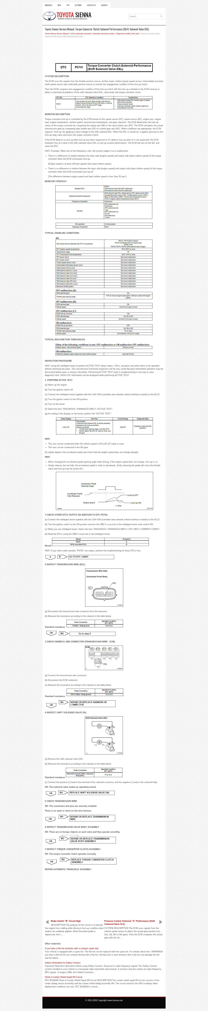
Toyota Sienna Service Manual (57, 34)
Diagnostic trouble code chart (127, 34)
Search (104, 5)
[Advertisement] (104, 51)
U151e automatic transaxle (80, 34)
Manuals (48, 5)
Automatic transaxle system (104, 34)
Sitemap (78, 5)
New (59, 5)
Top (68, 5)
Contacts (91, 5)
